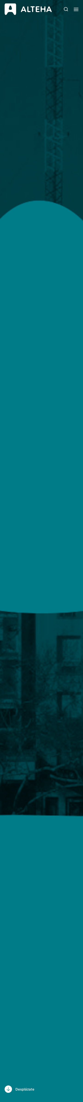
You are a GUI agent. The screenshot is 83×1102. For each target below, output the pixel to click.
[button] (66, 9)
